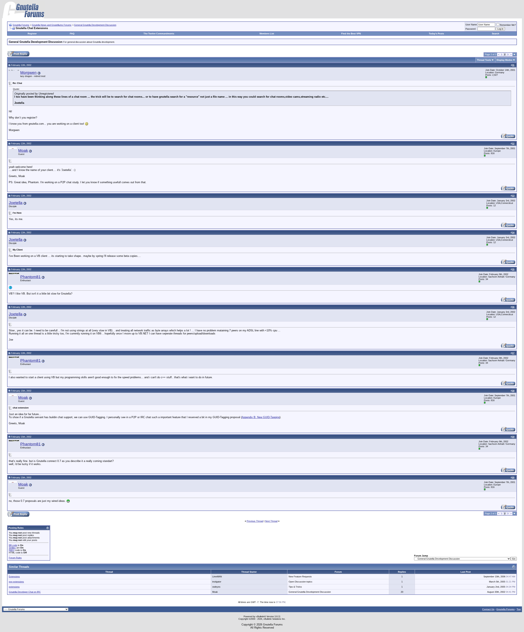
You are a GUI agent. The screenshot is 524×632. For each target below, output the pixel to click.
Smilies (12, 547)
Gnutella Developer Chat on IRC (25, 592)
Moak (23, 150)
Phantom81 (30, 277)
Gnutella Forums (21, 25)
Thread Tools (484, 60)
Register (32, 33)
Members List (267, 33)
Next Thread (271, 521)
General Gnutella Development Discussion (95, 25)
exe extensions (16, 581)
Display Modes (504, 60)
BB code (13, 545)
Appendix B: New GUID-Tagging (261, 417)
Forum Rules (15, 557)
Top (519, 609)
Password (470, 29)
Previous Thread (255, 521)
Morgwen (28, 72)
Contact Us (488, 609)
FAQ (72, 33)
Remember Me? (508, 25)
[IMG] (11, 550)
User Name (471, 24)
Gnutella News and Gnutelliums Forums (51, 25)
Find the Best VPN (351, 33)
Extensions (14, 576)
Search (495, 33)
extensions (14, 587)
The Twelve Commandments (158, 33)
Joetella (16, 203)
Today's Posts (436, 33)
